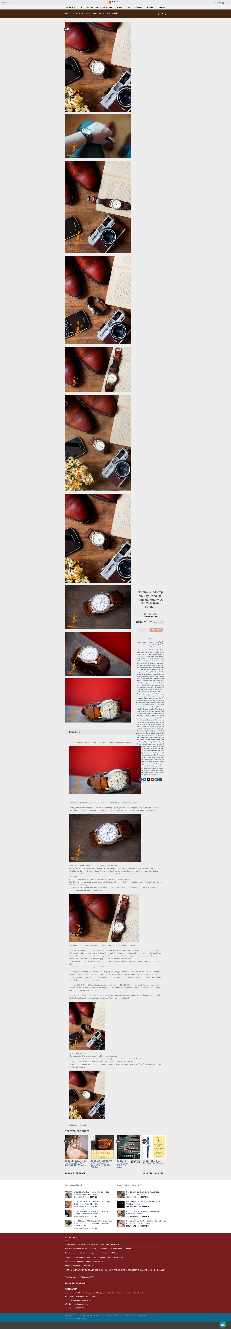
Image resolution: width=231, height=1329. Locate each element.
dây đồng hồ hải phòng (154, 724)
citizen (142, 656)
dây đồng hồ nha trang (145, 742)
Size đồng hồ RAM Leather (144, 621)
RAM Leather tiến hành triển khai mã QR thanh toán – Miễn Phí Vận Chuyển (94, 1257)
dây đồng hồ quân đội (146, 746)
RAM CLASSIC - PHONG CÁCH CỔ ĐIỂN (102, 14)
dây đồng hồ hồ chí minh (154, 726)
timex (155, 774)
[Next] (166, 1157)
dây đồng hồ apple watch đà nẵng (151, 674)
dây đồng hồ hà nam (143, 722)
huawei (145, 768)
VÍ (81, 7)
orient (141, 772)
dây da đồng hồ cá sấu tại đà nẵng (146, 659)
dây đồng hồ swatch (158, 753)
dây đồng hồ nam (159, 737)
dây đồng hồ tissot (154, 757)
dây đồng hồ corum (142, 709)
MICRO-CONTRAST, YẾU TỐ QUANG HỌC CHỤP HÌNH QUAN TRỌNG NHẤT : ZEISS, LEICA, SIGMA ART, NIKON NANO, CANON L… (115, 1271)
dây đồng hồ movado (147, 737)
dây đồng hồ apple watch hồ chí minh (152, 680)
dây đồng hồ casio (145, 707)
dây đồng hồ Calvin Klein (147, 704)
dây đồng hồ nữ (157, 742)
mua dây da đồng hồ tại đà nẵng (146, 770)
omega (162, 770)
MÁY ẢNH (90, 7)
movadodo (160, 768)
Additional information (78, 1125)
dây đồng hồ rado (144, 748)
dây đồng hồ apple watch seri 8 (154, 696)
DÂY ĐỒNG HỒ (71, 7)
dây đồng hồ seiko (146, 753)
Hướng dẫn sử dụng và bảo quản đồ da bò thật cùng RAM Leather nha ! (92, 1244)
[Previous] (65, 1157)
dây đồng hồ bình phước (151, 700)
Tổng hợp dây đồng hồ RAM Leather (79, 1266)
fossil (159, 766)
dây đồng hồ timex (143, 757)
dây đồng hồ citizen (157, 707)
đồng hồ (160, 764)
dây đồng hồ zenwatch (148, 764)
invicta (154, 768)
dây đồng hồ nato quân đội (145, 740)
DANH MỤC (161, 7)
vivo (159, 774)
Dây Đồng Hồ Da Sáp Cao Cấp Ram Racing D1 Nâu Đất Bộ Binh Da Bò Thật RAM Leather (75, 1163)
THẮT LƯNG (138, 7)
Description (74, 732)
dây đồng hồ (160, 663)
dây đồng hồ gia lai (146, 718)
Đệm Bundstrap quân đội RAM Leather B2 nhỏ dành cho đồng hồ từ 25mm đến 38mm (98, 1248)
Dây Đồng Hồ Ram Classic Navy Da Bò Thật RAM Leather (153, 1162)
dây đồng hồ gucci (146, 720)
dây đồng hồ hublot (154, 729)
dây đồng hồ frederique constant (146, 715)
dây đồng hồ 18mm (143, 665)
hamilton (140, 768)
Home (67, 14)
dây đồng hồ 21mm (152, 667)
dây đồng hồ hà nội (155, 722)
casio (157, 654)
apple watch (145, 650)
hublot (149, 768)
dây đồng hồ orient (150, 744)
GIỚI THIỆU (149, 7)
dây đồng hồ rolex (155, 748)
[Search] (11, 2)
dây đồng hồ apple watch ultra (146, 698)
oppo (138, 772)
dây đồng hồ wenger (150, 761)
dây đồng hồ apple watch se (148, 687)
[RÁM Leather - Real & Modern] (116, 2)
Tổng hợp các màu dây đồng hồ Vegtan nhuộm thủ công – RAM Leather (92, 1253)
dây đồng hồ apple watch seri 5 (151, 691)
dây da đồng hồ (159, 656)
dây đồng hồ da (153, 709)
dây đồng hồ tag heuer (143, 755)
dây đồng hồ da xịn (148, 711)
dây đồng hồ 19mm (154, 665)
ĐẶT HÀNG (156, 630)
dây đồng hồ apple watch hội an (146, 683)
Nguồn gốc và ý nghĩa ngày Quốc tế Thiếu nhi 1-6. (84, 1261)
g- (162, 766)
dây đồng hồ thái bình (157, 755)
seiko (151, 772)
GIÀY (129, 7)
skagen (156, 772)
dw (156, 764)
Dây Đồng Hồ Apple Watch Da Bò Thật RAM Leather (122, 1164)
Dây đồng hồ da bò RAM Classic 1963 (79, 1277)
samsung (147, 772)
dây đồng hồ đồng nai (146, 713)
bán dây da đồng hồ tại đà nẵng (150, 652)
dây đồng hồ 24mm (149, 670)
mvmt (157, 770)
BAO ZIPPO (121, 7)
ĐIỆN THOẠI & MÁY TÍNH (104, 7)
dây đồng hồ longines (148, 735)
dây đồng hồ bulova (149, 702)
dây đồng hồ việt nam (154, 759)
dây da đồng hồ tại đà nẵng (148, 663)
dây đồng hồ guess (157, 720)
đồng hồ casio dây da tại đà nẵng (147, 766)
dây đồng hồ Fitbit (159, 713)
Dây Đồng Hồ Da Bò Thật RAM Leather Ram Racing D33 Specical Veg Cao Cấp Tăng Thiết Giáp (101, 1164)
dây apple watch (149, 656)
